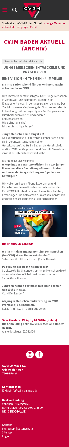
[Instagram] (30, 354)
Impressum (8, 429)
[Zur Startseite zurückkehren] (32, 5)
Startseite (8, 24)
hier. (9, 328)
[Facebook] (39, 354)
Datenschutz (25, 429)
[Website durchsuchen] (14, 10)
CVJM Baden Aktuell (30, 24)
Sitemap (7, 433)
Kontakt (7, 425)
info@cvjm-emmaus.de (24, 391)
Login (5, 436)
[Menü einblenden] (5, 10)
